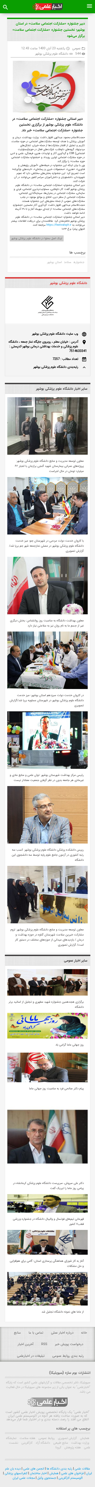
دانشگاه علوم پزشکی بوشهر (51, 53)
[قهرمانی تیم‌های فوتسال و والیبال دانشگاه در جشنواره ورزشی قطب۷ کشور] (47, 1211)
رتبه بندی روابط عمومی (68, 1356)
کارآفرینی (26, 1442)
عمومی (76, 48)
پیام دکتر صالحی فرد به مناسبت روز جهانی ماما (56, 1088)
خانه (84, 1332)
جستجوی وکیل (46, 1478)
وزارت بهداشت (79, 1442)
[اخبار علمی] (47, 7)
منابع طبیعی (60, 1442)
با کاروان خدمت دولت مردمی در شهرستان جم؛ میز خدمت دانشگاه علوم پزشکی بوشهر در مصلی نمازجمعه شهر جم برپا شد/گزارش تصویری (46, 545)
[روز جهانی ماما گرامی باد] (47, 1037)
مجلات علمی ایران (24, 1478)
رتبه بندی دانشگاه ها (59, 1468)
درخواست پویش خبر (69, 1344)
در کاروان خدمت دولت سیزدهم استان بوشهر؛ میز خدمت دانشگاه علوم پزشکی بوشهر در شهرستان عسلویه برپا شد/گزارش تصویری (47, 700)
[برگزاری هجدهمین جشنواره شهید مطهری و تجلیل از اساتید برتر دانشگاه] (47, 994)
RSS (44, 1344)
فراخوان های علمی (72, 1473)
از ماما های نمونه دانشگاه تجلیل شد (63, 1311)
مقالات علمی (82, 1468)
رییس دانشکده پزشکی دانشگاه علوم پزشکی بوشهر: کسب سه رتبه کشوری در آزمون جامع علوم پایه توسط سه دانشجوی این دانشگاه (48, 855)
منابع (17, 1332)
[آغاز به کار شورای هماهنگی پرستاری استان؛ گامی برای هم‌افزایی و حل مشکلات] (47, 1253)
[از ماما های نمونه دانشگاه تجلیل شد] (47, 1304)
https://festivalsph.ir (58, 225)
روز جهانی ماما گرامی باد (69, 1044)
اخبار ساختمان (38, 1473)
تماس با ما (35, 1332)
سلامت (67, 262)
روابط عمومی (46, 1438)
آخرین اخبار (26, 1344)
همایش (84, 1438)
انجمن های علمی (33, 1468)
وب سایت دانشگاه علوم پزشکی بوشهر (55, 333)
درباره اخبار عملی (62, 1332)
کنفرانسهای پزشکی (15, 1473)
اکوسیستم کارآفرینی (70, 1478)
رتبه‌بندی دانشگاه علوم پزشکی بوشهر (55, 367)
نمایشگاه (11, 1438)
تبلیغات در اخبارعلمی (31, 1356)
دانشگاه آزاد (42, 1442)
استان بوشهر (54, 262)
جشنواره (79, 262)
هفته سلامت (27, 1438)
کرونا (58, 1447)
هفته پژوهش (72, 1447)
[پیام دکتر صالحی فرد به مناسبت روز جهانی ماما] (47, 1081)
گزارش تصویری (67, 1438)
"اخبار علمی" (81, 1412)
